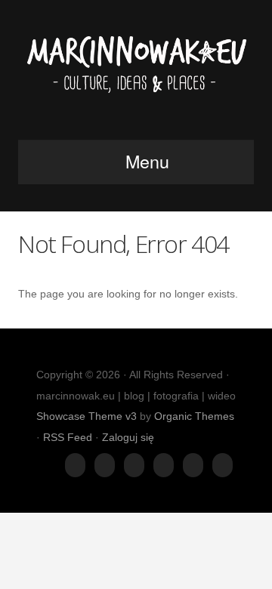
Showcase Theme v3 (86, 416)
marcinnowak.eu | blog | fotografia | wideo (136, 74)
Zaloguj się (128, 437)
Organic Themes (194, 416)
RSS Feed (67, 437)
